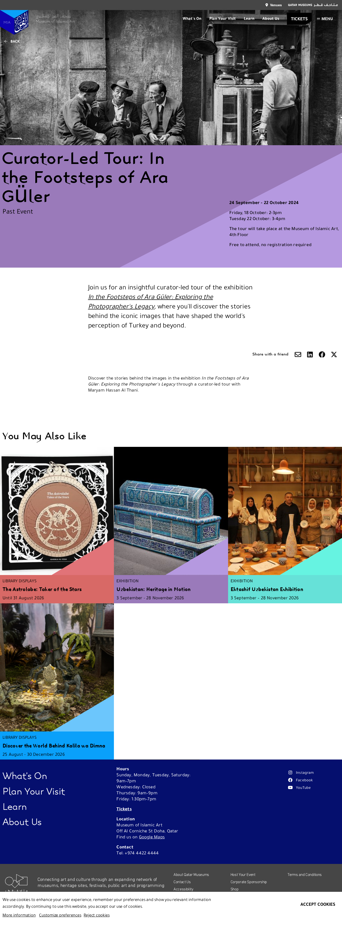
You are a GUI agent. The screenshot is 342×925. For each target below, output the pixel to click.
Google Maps (152, 837)
